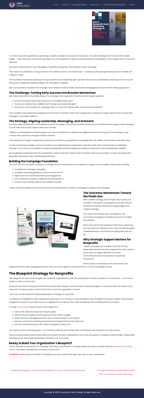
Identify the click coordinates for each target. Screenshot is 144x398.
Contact (132, 5)
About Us (64, 5)
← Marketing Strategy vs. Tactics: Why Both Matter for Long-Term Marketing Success (47, 370)
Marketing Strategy (80, 5)
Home (55, 5)
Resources (94, 5)
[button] (69, 4)
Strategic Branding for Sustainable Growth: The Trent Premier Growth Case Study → (116, 371)
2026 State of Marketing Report (114, 5)
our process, (22, 307)
